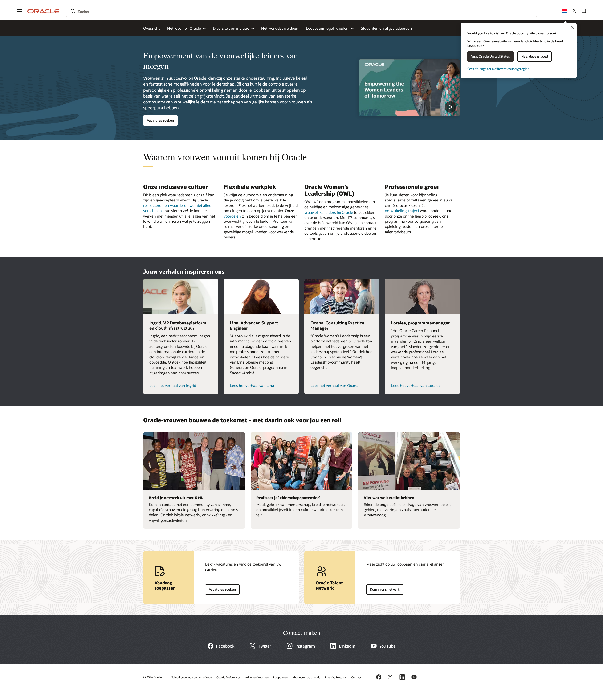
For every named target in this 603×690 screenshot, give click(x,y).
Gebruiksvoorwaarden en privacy (191, 677)
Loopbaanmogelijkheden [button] (327, 28)
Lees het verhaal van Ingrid (172, 385)
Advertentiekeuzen (257, 677)
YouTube (387, 646)
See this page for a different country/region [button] (498, 68)
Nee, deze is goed (534, 56)
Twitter (264, 646)
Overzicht (151, 28)
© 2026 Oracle (152, 677)
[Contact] (583, 11)
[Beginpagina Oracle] (43, 11)
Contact (356, 677)
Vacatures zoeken (160, 120)
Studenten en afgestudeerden (386, 28)
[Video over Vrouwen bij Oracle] (409, 87)
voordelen (232, 216)
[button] (20, 11)
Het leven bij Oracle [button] (184, 28)
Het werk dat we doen (279, 28)
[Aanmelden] (574, 11)
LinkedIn (347, 646)
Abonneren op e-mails (306, 677)
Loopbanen (280, 677)
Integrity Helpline (335, 677)
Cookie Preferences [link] (228, 677)
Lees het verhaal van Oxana (334, 385)
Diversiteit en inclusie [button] (231, 28)
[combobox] (301, 11)
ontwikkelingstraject (402, 210)
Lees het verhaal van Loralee (416, 385)
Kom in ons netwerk (383, 588)
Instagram (305, 646)
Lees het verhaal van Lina (252, 385)
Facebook (225, 646)
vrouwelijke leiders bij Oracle (328, 212)
